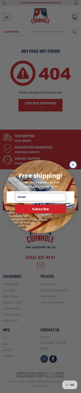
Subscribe (40, 209)
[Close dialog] (73, 164)
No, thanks (40, 220)
